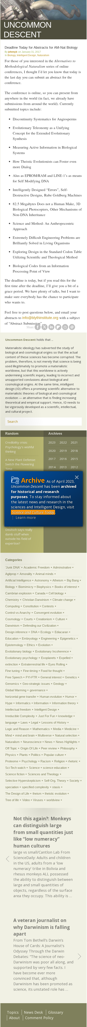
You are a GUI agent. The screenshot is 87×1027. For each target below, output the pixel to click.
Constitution (31, 606)
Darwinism (12, 625)
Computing (12, 606)
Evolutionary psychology (21, 658)
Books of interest (66, 587)
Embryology (30, 638)
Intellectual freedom (18, 709)
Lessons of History (53, 722)
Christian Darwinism (35, 599)
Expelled (64, 658)
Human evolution (51, 696)
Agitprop (10, 574)
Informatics (23, 703)
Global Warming (15, 690)
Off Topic (11, 748)
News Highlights (66, 742)
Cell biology (56, 593)
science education (55, 767)
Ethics (31, 645)
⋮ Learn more (23, 517)
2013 (63, 467)
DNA (34, 632)
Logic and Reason (17, 729)
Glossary (55, 1012)
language (11, 722)
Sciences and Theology (43, 774)
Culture (60, 619)
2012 (74, 467)
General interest (51, 677)
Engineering (49, 638)
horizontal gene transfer (20, 696)
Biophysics (44, 587)
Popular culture (54, 754)
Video (26, 800)
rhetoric (73, 761)
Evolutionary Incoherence (52, 651)
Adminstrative (62, 567)
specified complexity (35, 787)
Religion (59, 761)
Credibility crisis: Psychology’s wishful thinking (19, 446)
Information (41, 703)
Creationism (44, 619)
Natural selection (66, 735)
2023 (52, 442)
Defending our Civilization (39, 625)
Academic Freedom (37, 567)
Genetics (71, 677)
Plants (23, 754)
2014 (52, 467)
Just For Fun (46, 716)
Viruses (38, 800)
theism (37, 793)
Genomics (12, 683)
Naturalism (43, 55)
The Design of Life (17, 793)
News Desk (33, 1012)
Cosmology (12, 619)
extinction (11, 664)
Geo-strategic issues (36, 683)
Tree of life (12, 800)
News (48, 742)
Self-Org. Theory (55, 780)
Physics (10, 754)
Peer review (49, 748)
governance (37, 690)
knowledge (65, 716)
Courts (28, 619)
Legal (34, 722)
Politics (35, 754)
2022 (63, 442)
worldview (53, 800)
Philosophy (67, 748)
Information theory (64, 703)
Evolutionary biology (18, 651)
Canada (40, 593)
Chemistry (12, 599)
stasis (56, 787)
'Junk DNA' (12, 567)
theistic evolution (56, 793)
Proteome (11, 761)
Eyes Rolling (56, 664)
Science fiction (14, 774)
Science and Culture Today (33, 512)
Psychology (29, 761)
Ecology (45, 632)
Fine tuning (12, 670)
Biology (11, 55)
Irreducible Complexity (20, 716)
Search (74, 422)
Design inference (16, 632)
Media (57, 729)
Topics (13, 1012)
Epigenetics (67, 638)
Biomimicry (25, 587)
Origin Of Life (29, 748)
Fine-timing (30, 670)
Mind (8, 735)
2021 (74, 442)
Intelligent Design (26, 55)
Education (11, 638)
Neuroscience (32, 742)
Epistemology (14, 645)
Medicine (70, 729)
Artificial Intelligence (18, 580)
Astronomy (42, 580)
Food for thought (51, 670)
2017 (52, 459)
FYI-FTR (31, 677)
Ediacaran (61, 632)
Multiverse (45, 735)
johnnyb (12, 51)
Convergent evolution (48, 612)
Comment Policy (39, 1017)
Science (34, 767)
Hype (8, 703)
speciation (12, 787)
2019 (63, 451)
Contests (48, 606)
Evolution (44, 645)
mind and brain (25, 735)
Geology (58, 683)
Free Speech (13, 677)
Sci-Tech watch (15, 767)
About (14, 1017)
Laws (24, 722)
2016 (63, 459)
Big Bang (73, 580)
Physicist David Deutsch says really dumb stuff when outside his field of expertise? (18, 534)
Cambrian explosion (18, 593)
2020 (52, 451)
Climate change (62, 599)
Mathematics (41, 729)
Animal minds (44, 574)
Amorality (26, 574)
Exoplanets (48, 658)
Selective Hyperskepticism (23, 780)
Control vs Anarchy (18, 612)
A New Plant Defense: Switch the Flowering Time (20, 464)
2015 (74, 459)
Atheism (57, 580)
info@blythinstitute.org (40, 318)
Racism (45, 761)
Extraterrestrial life (33, 664)
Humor (69, 696)
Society (74, 780)
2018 (74, 451)
